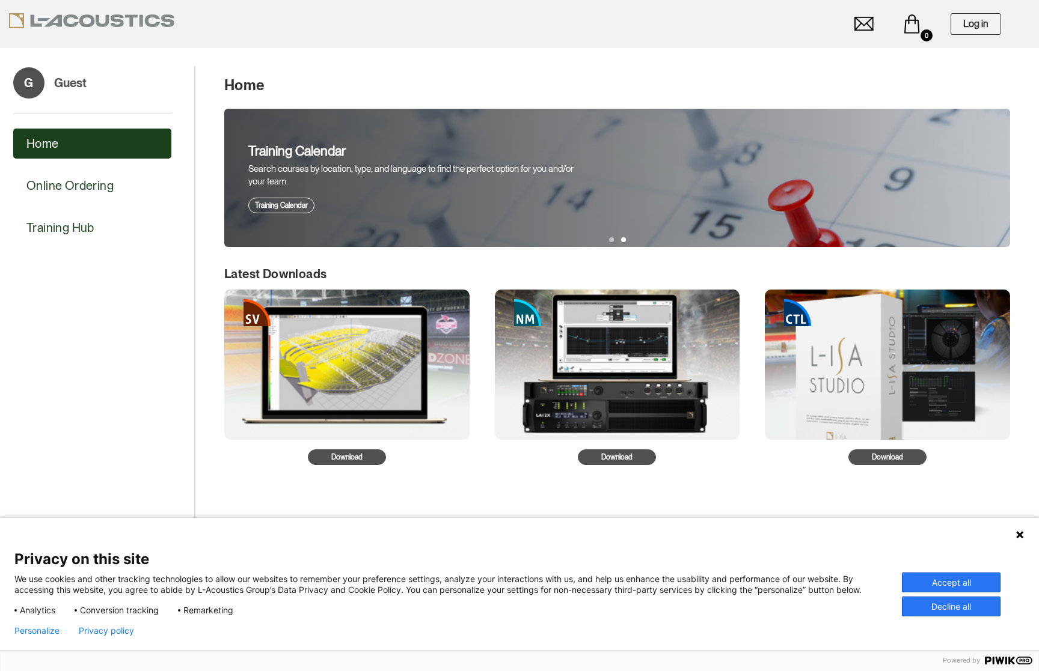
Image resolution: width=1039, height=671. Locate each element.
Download (347, 457)
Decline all (951, 606)
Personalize (37, 631)
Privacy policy (106, 631)
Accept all (951, 582)
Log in (975, 23)
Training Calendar (281, 205)
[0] (912, 24)
